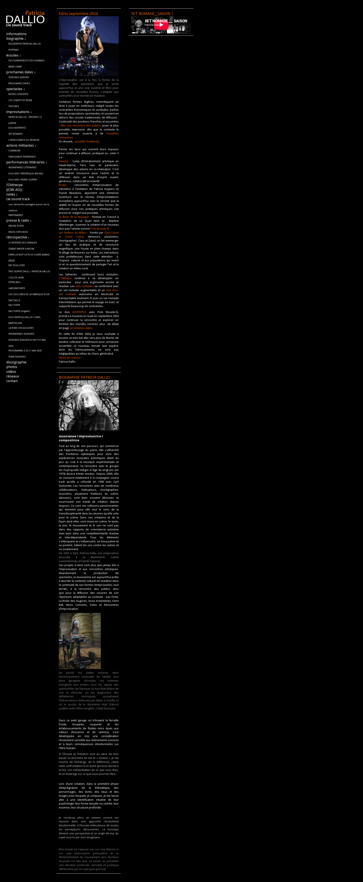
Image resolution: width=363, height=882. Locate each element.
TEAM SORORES (16, 356)
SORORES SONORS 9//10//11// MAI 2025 (27, 340)
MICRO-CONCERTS (18, 94)
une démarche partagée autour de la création (28, 205)
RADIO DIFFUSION (18, 231)
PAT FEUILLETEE (16, 265)
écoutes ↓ (13, 55)
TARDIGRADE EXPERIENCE (22, 156)
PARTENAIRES (15, 215)
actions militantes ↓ (21, 145)
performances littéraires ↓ (26, 162)
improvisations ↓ (19, 111)
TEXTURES (13, 106)
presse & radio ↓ (19, 220)
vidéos (11, 371)
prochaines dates (81, 328)
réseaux (12, 376)
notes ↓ (12, 194)
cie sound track (18, 199)
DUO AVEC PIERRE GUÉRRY (22, 179)
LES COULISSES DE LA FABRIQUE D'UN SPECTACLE (28, 295)
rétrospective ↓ (18, 237)
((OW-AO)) (14, 189)
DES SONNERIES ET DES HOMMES (26, 60)
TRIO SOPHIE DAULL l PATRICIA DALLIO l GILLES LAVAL (29, 272)
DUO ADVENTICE (17, 127)
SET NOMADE (15, 133)
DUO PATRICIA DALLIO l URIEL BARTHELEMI (24, 318)
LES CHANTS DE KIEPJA (20, 100)
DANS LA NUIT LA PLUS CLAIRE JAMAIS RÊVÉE (28, 255)
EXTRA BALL (14, 282)
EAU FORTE (14, 305)
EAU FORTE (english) (19, 311)
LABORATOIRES (16, 288)
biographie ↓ (16, 38)
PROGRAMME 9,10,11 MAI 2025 (25, 350)
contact (12, 381)
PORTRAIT (13, 49)
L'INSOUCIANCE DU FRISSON (23, 139)
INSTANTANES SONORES (21, 333)
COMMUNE (14, 150)
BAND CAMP (15, 66)
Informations (16, 34)
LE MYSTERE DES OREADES (22, 242)
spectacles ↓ (15, 89)
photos (11, 366)
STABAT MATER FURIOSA (21, 248)
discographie (16, 362)
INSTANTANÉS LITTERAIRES (22, 167)
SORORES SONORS (18, 77)
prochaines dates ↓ (21, 72)
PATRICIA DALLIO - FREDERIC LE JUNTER (25, 118)
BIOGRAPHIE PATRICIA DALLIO (24, 43)
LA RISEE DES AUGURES (21, 327)
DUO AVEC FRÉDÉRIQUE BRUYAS (25, 173)
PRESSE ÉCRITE (16, 225)
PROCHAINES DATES (19, 83)
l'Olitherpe (14, 185)
